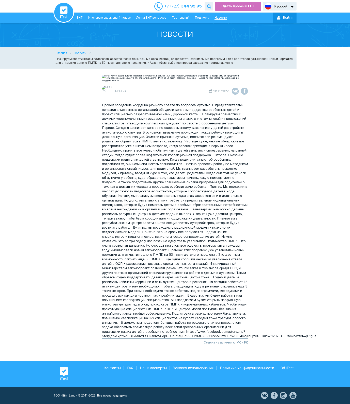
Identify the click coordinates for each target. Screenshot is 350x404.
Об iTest (287, 368)
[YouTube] (293, 395)
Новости (220, 17)
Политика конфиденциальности (247, 368)
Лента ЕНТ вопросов (151, 17)
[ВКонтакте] (264, 395)
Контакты (112, 368)
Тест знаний (180, 17)
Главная (61, 53)
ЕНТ (80, 17)
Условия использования (193, 368)
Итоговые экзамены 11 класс (109, 17)
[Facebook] (274, 395)
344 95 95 (183, 6)
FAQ (130, 368)
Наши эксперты (153, 368)
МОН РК (242, 342)
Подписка (202, 17)
